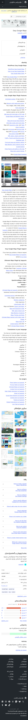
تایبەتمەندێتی (23, 667)
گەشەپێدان (22, 54)
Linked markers (14, 324)
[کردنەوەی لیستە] (2, 2)
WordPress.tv (22, 679)
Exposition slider (14, 125)
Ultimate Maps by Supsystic (10, 290)
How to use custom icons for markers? (21, 527)
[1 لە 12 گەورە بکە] (24, 413)
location (13, 592)
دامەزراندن (22, 50)
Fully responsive (20, 108)
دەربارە (25, 659)
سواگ (11, 679)
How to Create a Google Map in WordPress (20, 484)
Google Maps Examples (20, 154)
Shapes (22, 319)
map (10, 592)
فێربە (25, 671)
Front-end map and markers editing (14, 142)
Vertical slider (20, 129)
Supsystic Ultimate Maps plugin (16, 269)
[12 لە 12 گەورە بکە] (11, 461)
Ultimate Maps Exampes (17, 326)
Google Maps (5, 589)
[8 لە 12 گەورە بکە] (11, 413)
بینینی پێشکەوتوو (22, 596)
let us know (23, 257)
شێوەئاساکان (10, 667)
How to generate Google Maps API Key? (20, 511)
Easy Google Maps (12, 77)
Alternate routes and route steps (15, 123)
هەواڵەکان (24, 661)
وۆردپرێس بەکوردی (18, 698)
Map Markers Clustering (17, 313)
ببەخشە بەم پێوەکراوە (21, 650)
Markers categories (19, 300)
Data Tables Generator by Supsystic (14, 391)
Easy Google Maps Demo (17, 73)
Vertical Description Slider (16, 132)
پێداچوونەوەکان (21, 46)
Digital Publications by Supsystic (15, 402)
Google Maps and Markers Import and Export (15, 117)
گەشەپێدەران (23, 676)
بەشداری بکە (10, 671)
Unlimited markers (10, 296)
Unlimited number (10, 99)
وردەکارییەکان (21, 42)
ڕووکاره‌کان (10, 661)
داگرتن (24, 37)
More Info (24, 548)
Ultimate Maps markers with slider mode (13, 317)
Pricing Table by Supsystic (17, 385)
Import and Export (19, 306)
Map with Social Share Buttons (15, 121)
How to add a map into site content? (17, 506)
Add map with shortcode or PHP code (14, 114)
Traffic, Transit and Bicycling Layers (14, 138)
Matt (25, 686)
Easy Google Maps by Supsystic (17, 255)
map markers (5, 592)
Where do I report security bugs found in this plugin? (19, 542)
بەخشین (10, 676)
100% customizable (19, 304)
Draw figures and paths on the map (14, 149)
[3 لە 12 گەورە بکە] (24, 430)
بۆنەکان (11, 674)
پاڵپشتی (24, 674)
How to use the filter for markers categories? (20, 521)
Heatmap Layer (20, 140)
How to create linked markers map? (17, 537)
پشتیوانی (22, 57)
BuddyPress (23, 691)
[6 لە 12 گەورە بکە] (24, 458)
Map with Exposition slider (17, 308)
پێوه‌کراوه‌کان (10, 664)
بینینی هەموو (4, 621)
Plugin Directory (23, 7)
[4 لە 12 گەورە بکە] (24, 440)
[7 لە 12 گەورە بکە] (24, 469)
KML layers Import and (18, 311)
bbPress (24, 689)
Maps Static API (20, 321)
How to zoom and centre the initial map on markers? (19, 532)
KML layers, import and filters (16, 136)
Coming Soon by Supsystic (17, 398)
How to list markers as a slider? (18, 516)
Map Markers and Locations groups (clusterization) (14, 145)
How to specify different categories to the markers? (19, 501)
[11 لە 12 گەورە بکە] (11, 451)
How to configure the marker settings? (21, 495)
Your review (23, 621)
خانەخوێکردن (23, 664)
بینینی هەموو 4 (4, 585)
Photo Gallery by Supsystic (17, 382)
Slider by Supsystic (19, 393)
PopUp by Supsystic (19, 400)
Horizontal (11, 129)
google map (11, 589)
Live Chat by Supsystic (18, 404)
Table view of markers (20, 126)
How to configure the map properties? (21, 490)
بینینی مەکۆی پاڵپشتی (21, 637)
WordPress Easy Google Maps (16, 69)
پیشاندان (11, 659)
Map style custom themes (17, 151)
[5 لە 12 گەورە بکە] (24, 450)
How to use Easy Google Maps (16, 71)
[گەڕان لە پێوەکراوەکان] (11, 16)
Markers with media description (15, 103)
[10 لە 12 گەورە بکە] (11, 436)
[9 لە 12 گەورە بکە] (11, 424)
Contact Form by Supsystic (17, 389)
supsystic (20, 33)
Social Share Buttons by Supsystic (15, 395)
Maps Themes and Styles (17, 315)
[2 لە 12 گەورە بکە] (24, 421)
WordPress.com (22, 684)
